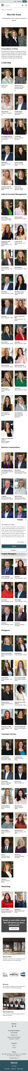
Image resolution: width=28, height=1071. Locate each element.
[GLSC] (5, 5)
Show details (21, 542)
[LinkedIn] (15, 90)
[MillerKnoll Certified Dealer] (14, 1063)
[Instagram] (15, 1026)
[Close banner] (25, 519)
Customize (13, 550)
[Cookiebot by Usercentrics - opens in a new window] (17, 520)
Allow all (14, 546)
